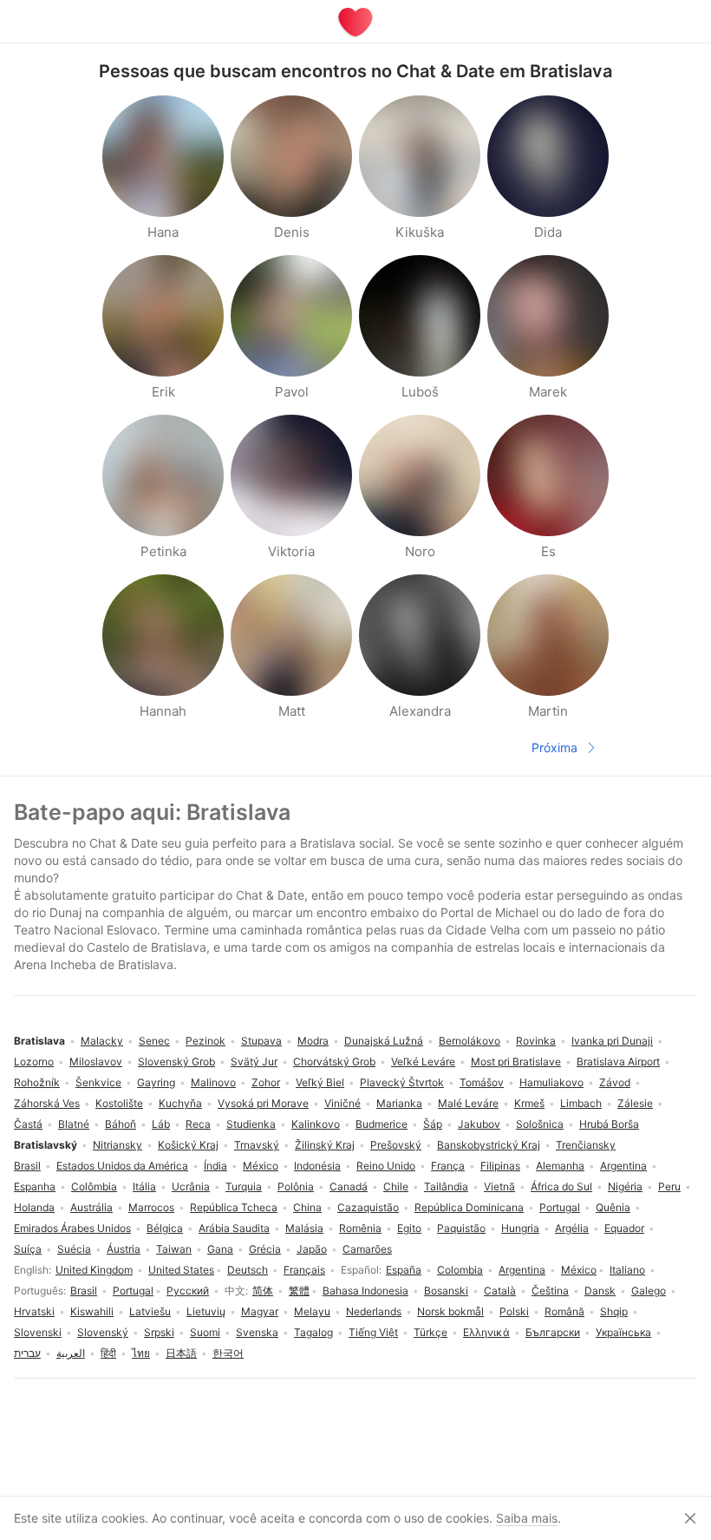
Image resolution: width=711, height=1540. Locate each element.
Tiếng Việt (373, 1332)
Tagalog (313, 1332)
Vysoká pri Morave (263, 1103)
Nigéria (625, 1186)
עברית (27, 1353)
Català (500, 1290)
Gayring (156, 1082)
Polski (514, 1311)
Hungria (520, 1228)
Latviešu (150, 1311)
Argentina (522, 1269)
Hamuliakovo (551, 1082)
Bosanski (446, 1290)
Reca (198, 1123)
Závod (614, 1082)
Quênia (613, 1207)
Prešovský (395, 1144)
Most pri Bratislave (516, 1061)
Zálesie (635, 1103)
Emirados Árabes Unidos (72, 1228)
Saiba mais (527, 1518)
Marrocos (151, 1207)
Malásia (304, 1228)
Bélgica (165, 1228)
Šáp (432, 1123)
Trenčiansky (586, 1144)
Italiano (627, 1269)
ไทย (141, 1353)
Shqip (614, 1311)
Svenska (257, 1332)
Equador (624, 1228)
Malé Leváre (468, 1103)
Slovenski (38, 1332)
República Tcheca (233, 1207)
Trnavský (256, 1144)
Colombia (460, 1269)
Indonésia (317, 1165)
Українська (623, 1332)
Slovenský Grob (176, 1061)
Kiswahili (92, 1311)
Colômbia (94, 1186)
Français (304, 1269)
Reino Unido (385, 1165)
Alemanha (560, 1165)
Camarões (367, 1248)
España (403, 1269)
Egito (409, 1228)
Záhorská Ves (47, 1103)
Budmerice (382, 1123)
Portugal (133, 1290)
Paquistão (461, 1228)
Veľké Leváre (423, 1061)
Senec (154, 1040)
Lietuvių (205, 1311)
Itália (144, 1186)
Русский (187, 1290)
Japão (312, 1248)
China (307, 1207)
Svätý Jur (254, 1061)
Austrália (91, 1207)
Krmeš (529, 1103)
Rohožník (37, 1082)
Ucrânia (191, 1186)
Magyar (259, 1311)
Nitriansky (117, 1144)
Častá (28, 1123)
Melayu (312, 1311)
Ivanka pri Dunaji (612, 1040)
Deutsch (247, 1269)
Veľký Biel (320, 1082)
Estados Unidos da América (122, 1165)
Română (564, 1311)
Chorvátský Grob (334, 1061)
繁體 (299, 1290)
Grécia (265, 1248)
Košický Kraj (188, 1144)
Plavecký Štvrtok (402, 1082)
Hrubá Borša (609, 1123)
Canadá (348, 1186)
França (448, 1165)
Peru (669, 1186)
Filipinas (500, 1165)
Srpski (159, 1332)
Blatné (73, 1123)
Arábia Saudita (234, 1228)
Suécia (74, 1248)
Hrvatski (34, 1311)
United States (181, 1269)
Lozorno (34, 1061)
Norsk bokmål (450, 1311)
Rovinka (536, 1040)
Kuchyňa (180, 1103)
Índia (215, 1165)
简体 (262, 1290)
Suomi (205, 1332)
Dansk (600, 1290)
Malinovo (213, 1082)
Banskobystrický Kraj (488, 1144)
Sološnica (540, 1123)
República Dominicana (469, 1207)
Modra (313, 1040)
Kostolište (119, 1103)
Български (552, 1332)
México (579, 1269)
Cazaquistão (368, 1207)
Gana (220, 1248)
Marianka (399, 1103)
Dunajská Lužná (383, 1040)
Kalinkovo (315, 1123)
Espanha (34, 1186)
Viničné (342, 1103)
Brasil (83, 1290)
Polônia (295, 1186)
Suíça (28, 1248)
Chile (395, 1186)
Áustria (123, 1248)
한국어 (228, 1353)
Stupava (261, 1040)
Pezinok (205, 1040)
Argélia (572, 1228)
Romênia (360, 1228)
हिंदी (108, 1353)
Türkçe (430, 1332)
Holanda (34, 1207)
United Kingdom (94, 1269)
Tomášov (482, 1082)
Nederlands (373, 1311)
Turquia (243, 1186)
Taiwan (174, 1248)
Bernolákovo (469, 1040)
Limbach (581, 1103)
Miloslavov (95, 1061)
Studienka (251, 1123)
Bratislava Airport (618, 1061)
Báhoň (120, 1123)
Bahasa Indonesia (365, 1290)
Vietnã (499, 1186)
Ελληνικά (486, 1332)
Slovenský (102, 1332)
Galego (648, 1290)
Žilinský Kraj (325, 1144)
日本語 (181, 1353)
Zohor (265, 1082)
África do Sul (561, 1186)
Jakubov (479, 1123)
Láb (161, 1123)
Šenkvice (98, 1082)
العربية (70, 1353)
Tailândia (446, 1186)
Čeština (550, 1290)
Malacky (102, 1040)
